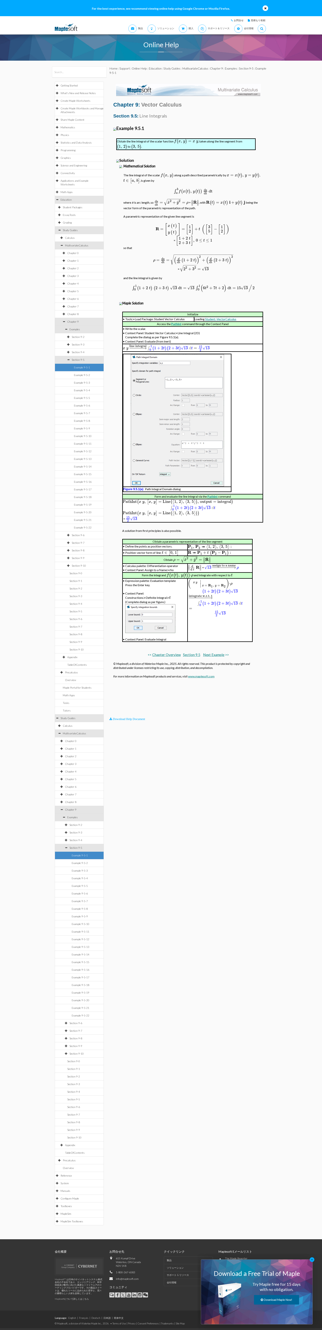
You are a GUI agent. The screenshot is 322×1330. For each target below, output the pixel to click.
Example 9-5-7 (82, 413)
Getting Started (69, 85)
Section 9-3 (78, 344)
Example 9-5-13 (82, 458)
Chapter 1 (73, 260)
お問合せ (239, 20)
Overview (70, 680)
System (65, 1183)
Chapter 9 (73, 321)
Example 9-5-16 (82, 481)
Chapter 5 (73, 291)
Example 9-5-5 (82, 397)
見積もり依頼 (258, 20)
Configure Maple (70, 1198)
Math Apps (67, 192)
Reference (66, 1175)
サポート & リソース (178, 1274)
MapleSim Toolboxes (72, 1221)
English (72, 1317)
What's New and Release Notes (78, 93)
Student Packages (72, 207)
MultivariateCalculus (76, 245)
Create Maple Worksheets (75, 100)
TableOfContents (77, 664)
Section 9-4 (78, 352)
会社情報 (171, 1282)
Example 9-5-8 (82, 420)
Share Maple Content (72, 119)
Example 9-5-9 (82, 428)
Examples (75, 329)
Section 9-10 (79, 565)
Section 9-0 (76, 573)
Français (83, 1317)
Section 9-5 (78, 359)
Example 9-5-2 (82, 375)
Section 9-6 (78, 535)
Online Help (139, 68)
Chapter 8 (73, 314)
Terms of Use (119, 1323)
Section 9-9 (78, 558)
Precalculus (71, 672)
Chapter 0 (73, 253)
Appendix (72, 657)
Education (66, 199)
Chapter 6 (73, 298)
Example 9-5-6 (82, 405)
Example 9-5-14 (82, 466)
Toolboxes (66, 1206)
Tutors (67, 710)
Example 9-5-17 (82, 489)
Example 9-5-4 (82, 390)
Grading (67, 222)
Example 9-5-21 (82, 519)
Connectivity (68, 173)
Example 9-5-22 (82, 527)
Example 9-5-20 (82, 512)
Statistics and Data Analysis (76, 142)
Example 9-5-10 (82, 436)
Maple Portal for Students (77, 687)
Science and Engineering (74, 165)
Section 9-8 (78, 550)
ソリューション (175, 1267)
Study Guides (70, 230)
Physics (65, 134)
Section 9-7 (78, 542)
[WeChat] (145, 1294)
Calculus (70, 237)
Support (124, 68)
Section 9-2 (78, 336)
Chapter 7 (73, 306)
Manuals (65, 1190)
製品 (169, 1260)
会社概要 (61, 1251)
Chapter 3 (73, 275)
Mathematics (68, 127)
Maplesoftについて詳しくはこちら (72, 1298)
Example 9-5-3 (82, 382)
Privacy (131, 1323)
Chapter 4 (73, 283)
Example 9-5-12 (82, 451)
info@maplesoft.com (127, 1278)
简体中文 (119, 1317)
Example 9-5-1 (82, 367)
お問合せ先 (116, 1251)
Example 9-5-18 (82, 497)
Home (113, 68)
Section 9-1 (76, 580)
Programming (68, 150)
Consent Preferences (148, 1323)
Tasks (66, 702)
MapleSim (66, 1213)
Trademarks (167, 1323)
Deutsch (95, 1317)
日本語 (107, 1317)
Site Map (180, 1323)
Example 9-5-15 (82, 474)
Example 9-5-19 (82, 504)
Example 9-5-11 (82, 443)
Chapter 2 (73, 268)
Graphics (66, 157)
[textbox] (186, 141)
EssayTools (69, 214)
